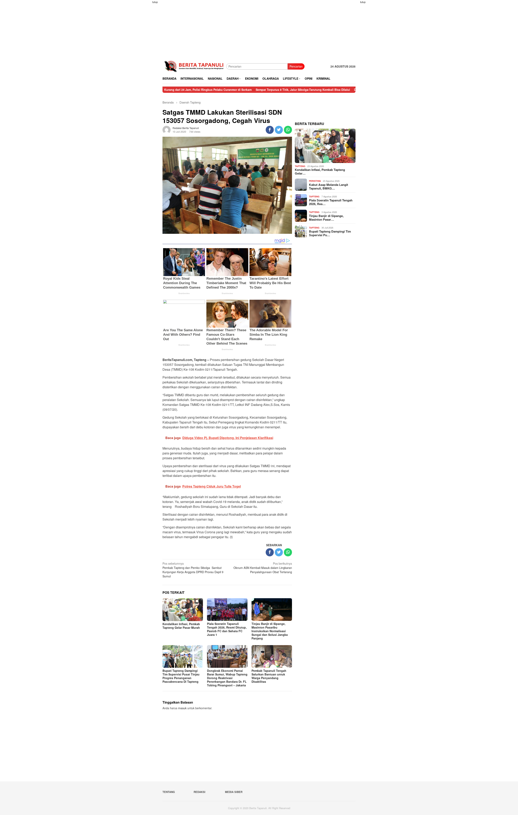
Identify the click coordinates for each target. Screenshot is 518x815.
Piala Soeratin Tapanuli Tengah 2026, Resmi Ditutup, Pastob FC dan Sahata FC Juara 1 (227, 629)
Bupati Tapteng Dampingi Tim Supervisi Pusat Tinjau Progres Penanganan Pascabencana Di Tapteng (181, 676)
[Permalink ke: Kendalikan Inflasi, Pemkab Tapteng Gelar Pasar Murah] (325, 146)
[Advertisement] (147, 60)
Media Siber (233, 792)
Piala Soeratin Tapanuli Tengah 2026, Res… (330, 202)
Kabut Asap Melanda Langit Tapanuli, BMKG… (328, 186)
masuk (182, 708)
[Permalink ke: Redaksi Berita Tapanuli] (166, 129)
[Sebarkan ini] (270, 130)
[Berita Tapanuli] (194, 66)
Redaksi (199, 792)
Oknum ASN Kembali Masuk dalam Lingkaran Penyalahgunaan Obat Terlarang (263, 567)
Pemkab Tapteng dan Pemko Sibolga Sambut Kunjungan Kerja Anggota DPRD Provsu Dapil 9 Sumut (192, 569)
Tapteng (300, 166)
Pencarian (296, 66)
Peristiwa (315, 180)
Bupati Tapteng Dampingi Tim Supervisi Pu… (330, 233)
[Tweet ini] (279, 130)
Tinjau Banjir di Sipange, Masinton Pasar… (326, 217)
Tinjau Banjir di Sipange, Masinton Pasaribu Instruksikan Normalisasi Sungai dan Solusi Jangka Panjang (270, 631)
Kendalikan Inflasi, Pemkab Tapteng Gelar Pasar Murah (181, 626)
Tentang (168, 792)
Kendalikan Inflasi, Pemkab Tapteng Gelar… (320, 171)
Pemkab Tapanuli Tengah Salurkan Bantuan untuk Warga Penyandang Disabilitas (269, 676)
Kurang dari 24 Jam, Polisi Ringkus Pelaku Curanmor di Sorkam (172, 90)
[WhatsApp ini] (288, 130)
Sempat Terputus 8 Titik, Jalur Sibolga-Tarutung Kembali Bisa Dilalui (267, 90)
